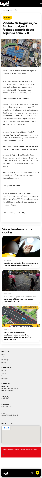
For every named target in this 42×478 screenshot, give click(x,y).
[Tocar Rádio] (37, 473)
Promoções (4, 378)
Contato (3, 362)
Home (3, 354)
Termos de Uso (7, 455)
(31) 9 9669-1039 (6, 406)
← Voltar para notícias (10, 10)
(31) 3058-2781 (5, 398)
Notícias (7, 17)
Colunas (3, 373)
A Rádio (3, 357)
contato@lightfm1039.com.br (9, 415)
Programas (4, 376)
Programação (5, 359)
